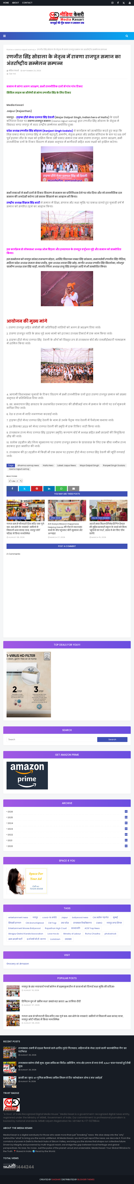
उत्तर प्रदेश (65, 922)
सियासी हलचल (14, 922)
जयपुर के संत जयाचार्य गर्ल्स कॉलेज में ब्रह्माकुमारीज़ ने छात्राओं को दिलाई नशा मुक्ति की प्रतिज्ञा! (68, 986)
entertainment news (18, 917)
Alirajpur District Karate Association (25, 933)
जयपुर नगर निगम (114, 922)
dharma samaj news (28, 465)
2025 (67, 817)
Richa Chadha (92, 933)
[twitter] (123, 3)
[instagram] (112, 3)
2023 (67, 829)
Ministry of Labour (72, 933)
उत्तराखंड (68, 939)
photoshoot (110, 933)
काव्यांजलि (75, 928)
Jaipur (64, 917)
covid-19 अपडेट (49, 917)
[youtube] (129, 3)
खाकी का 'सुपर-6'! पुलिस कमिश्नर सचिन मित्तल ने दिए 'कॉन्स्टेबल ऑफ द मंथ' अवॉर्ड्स (60, 1077)
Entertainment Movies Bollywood (24, 928)
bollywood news (80, 917)
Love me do (53, 933)
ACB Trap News (92, 928)
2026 (67, 811)
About (15, 2)
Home (6, 2)
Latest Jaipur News (66, 465)
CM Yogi (52, 922)
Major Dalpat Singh (89, 465)
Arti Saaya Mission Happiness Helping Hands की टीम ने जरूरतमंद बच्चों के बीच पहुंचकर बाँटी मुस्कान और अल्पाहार (65, 528)
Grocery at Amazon (18, 963)
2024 (67, 823)
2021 (67, 840)
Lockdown (55, 939)
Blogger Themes (85, 1179)
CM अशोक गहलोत (101, 917)
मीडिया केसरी (13, 70)
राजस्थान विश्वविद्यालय (82, 922)
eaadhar (56, 1179)
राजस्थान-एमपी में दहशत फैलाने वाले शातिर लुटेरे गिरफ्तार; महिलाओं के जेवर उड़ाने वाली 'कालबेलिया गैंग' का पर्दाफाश (72, 1050)
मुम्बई (115, 917)
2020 (67, 846)
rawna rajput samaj (24, 49)
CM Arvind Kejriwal (35, 922)
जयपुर (35, 917)
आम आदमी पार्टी (15, 939)
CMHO (99, 922)
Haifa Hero (48, 465)
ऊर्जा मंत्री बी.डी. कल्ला (36, 939)
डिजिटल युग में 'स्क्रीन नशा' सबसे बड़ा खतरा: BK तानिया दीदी (51, 1001)
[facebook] (118, 3)
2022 (67, 834)
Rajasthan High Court (56, 928)
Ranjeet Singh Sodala (114, 465)
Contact (27, 2)
